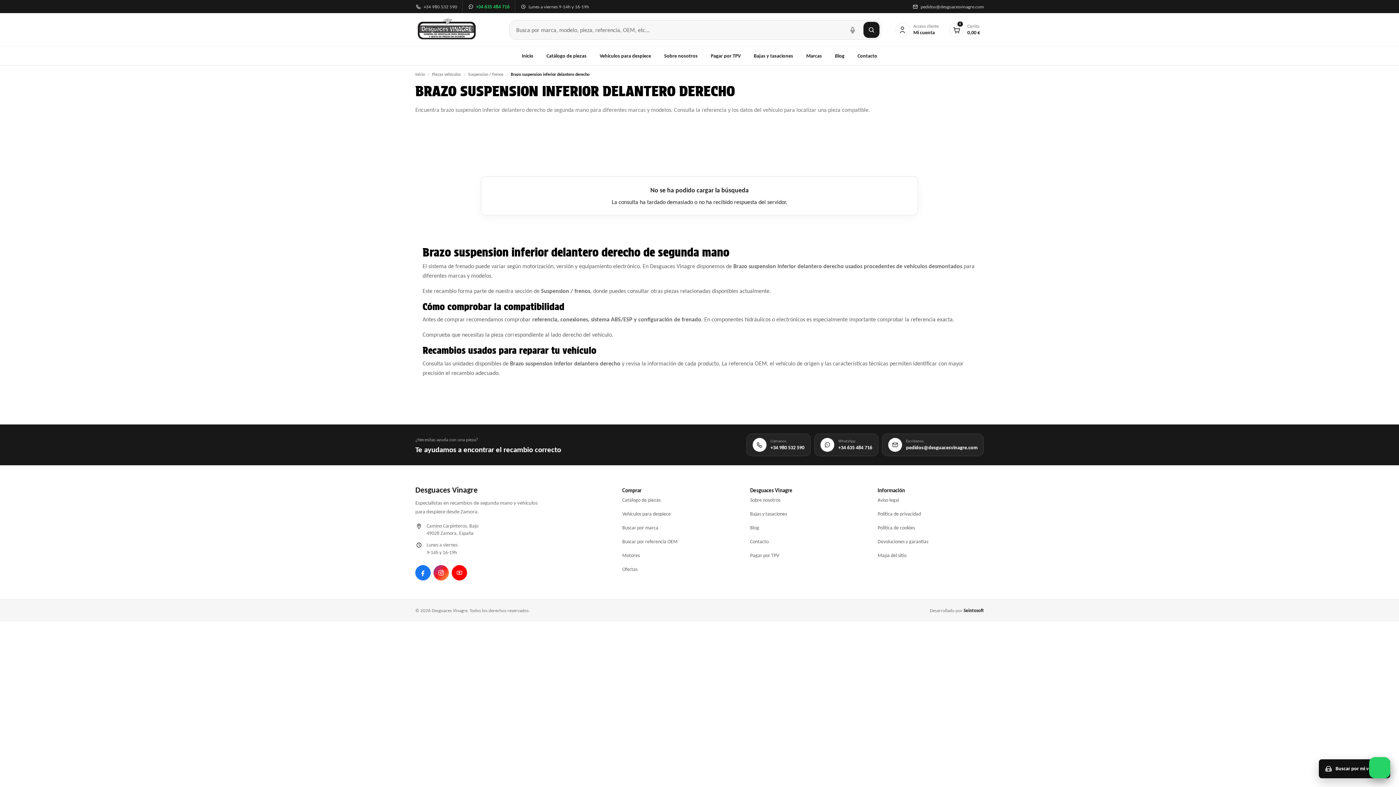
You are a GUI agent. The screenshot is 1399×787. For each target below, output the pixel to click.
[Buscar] (871, 30)
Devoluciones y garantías (903, 542)
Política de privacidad (899, 514)
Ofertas (630, 569)
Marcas (814, 56)
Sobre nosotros (681, 56)
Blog (840, 56)
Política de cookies (896, 528)
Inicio (527, 56)
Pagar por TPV (726, 56)
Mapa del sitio (892, 555)
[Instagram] (441, 572)
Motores (631, 555)
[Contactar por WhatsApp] (1379, 767)
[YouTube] (459, 572)
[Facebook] (423, 572)
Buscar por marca (640, 528)
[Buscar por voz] (852, 30)
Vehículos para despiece (625, 56)
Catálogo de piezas (566, 56)
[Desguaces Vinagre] (446, 29)
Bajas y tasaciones (773, 56)
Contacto (867, 56)
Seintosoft (974, 610)
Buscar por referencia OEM (650, 542)
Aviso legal (888, 500)
